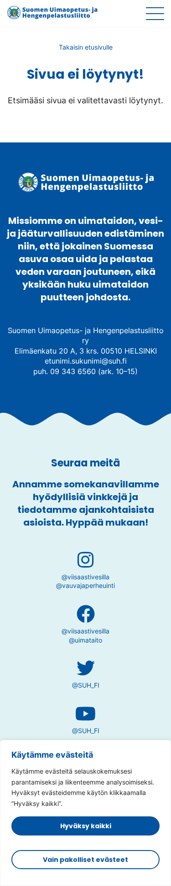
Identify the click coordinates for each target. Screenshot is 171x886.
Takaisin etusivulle (86, 47)
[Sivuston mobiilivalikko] (155, 13)
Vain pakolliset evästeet (85, 859)
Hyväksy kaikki (85, 825)
